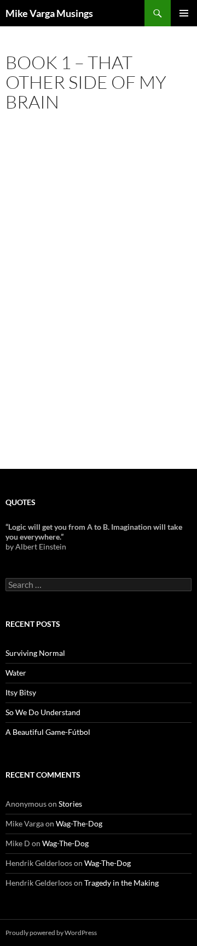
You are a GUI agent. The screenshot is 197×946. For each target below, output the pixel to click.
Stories (70, 803)
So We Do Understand (42, 712)
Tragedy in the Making (121, 882)
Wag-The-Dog (79, 823)
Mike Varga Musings (49, 13)
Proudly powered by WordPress (51, 932)
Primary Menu (184, 13)
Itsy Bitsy (20, 692)
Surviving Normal (35, 653)
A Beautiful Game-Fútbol (47, 732)
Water (15, 672)
